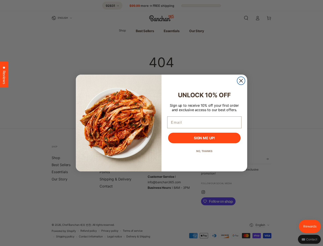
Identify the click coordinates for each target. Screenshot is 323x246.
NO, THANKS (204, 151)
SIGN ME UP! (204, 138)
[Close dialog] (241, 81)
